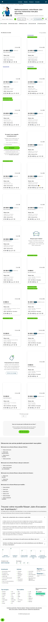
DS (12, 603)
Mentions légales (21, 608)
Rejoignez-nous (5, 574)
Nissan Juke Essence (7, 465)
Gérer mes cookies (13, 609)
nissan (16, 4)
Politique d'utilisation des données (34, 608)
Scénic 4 (30, 599)
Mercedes (13, 599)
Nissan (3, 603)
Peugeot (4, 593)
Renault (4, 591)
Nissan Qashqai (6, 487)
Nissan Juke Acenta (7, 449)
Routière (19, 575)
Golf (29, 595)
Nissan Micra (5, 491)
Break (19, 577)
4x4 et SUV (31, 571)
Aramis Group (5, 582)
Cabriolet (31, 573)
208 (19, 591)
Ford (12, 596)
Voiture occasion (10, 4)
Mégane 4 (31, 598)
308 (19, 595)
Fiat (12, 591)
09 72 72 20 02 (5, 563)
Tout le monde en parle (7, 577)
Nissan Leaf (5, 489)
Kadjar (30, 596)
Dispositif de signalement (34, 609)
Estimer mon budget (11, 373)
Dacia (3, 598)
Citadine (19, 571)
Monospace (20, 579)
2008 (19, 593)
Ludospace (20, 580)
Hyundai (13, 593)
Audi (3, 601)
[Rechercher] (15, 19)
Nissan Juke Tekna (7, 458)
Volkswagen (4, 599)
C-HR (30, 591)
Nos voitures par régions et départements (32, 579)
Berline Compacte (20, 573)
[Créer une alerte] (2, 619)
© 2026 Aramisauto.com (24, 614)
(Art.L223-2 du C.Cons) (14, 154)
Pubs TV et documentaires (8, 581)
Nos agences (5, 573)
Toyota (12, 601)
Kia (12, 595)
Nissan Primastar (6, 495)
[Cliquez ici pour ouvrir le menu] (46, 2)
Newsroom (4, 579)
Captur (19, 601)
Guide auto (31, 576)
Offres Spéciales (32, 574)
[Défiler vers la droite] (31, 19)
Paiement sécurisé (22, 609)
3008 (19, 596)
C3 (18, 598)
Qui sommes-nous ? (6, 571)
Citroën (4, 595)
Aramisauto (3, 4)
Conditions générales (12, 608)
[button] (24, 19)
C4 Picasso (20, 599)
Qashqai (30, 601)
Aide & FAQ (4, 576)
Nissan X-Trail (6, 493)
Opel (3, 596)
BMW (12, 598)
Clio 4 (30, 593)
